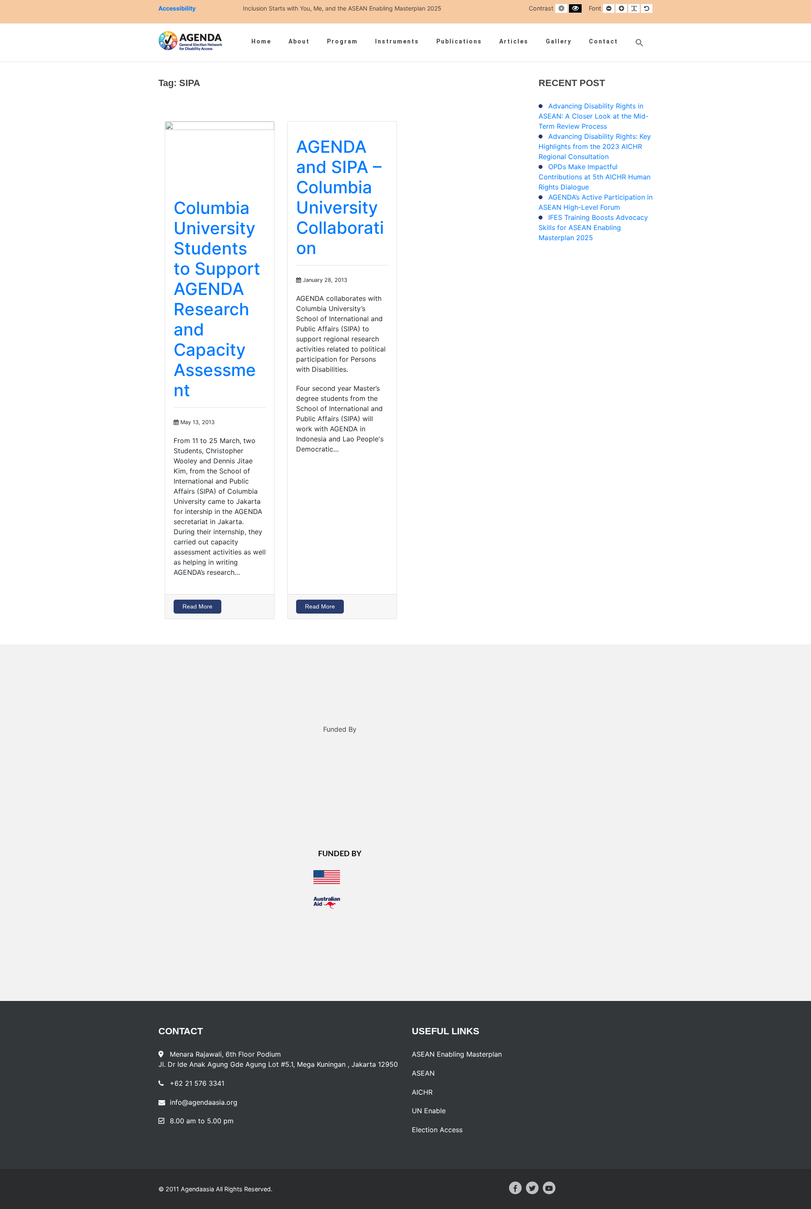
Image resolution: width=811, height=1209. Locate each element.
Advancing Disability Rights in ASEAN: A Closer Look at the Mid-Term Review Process (593, 116)
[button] (639, 43)
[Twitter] (532, 1188)
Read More (197, 606)
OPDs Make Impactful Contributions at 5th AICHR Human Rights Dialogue (594, 176)
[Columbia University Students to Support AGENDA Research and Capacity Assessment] (219, 151)
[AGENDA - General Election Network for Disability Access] (190, 41)
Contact (603, 41)
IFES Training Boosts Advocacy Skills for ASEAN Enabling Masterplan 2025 (593, 227)
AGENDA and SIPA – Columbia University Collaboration (340, 197)
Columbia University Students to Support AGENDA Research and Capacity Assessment (217, 298)
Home (261, 41)
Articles (513, 41)
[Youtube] (549, 1188)
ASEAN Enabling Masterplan (457, 1054)
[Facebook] (515, 1188)
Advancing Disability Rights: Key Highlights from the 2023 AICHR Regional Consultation (595, 146)
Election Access (437, 1129)
